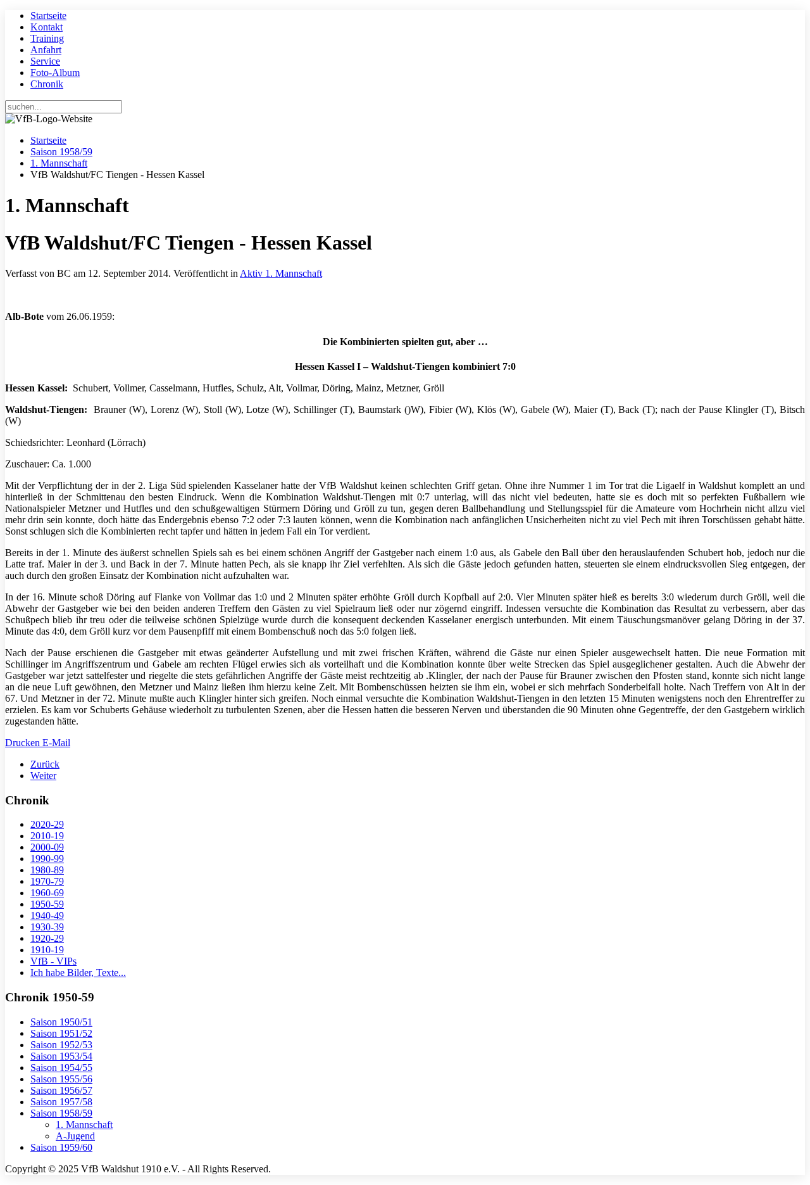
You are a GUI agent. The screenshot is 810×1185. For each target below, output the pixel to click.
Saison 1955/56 (61, 1079)
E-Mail (56, 742)
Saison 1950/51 (61, 1022)
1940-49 (47, 915)
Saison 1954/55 (61, 1067)
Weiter (43, 775)
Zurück (44, 764)
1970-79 (47, 881)
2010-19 (47, 835)
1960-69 (47, 892)
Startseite (48, 15)
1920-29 (47, 938)
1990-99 (47, 858)
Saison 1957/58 (61, 1101)
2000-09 (47, 847)
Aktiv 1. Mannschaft (281, 273)
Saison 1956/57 (61, 1090)
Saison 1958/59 (61, 151)
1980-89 (47, 870)
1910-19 (47, 949)
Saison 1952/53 (61, 1044)
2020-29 (47, 824)
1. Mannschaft (58, 163)
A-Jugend (75, 1136)
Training (47, 38)
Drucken (23, 742)
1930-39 (47, 927)
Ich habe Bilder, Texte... (78, 972)
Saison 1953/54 (61, 1056)
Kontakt (46, 27)
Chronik (46, 84)
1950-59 (47, 904)
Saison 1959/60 (61, 1147)
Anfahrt (45, 49)
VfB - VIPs (53, 961)
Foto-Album (55, 72)
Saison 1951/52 (61, 1033)
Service (45, 61)
